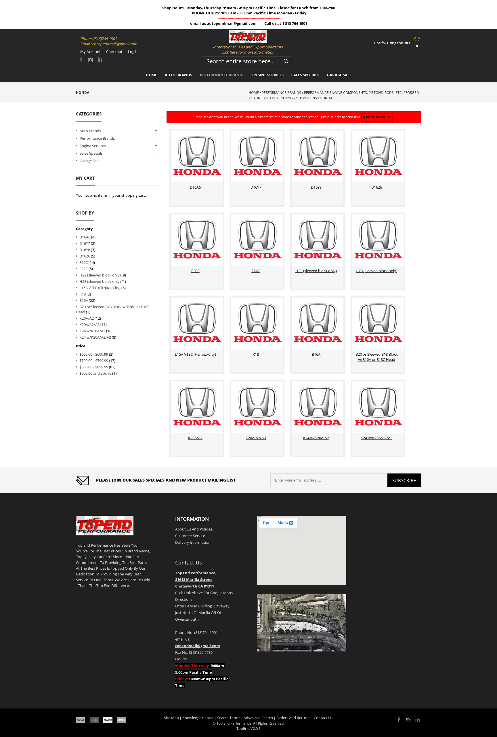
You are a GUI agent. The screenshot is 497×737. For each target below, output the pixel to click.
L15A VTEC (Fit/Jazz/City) (100, 287)
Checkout (114, 51)
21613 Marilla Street (193, 579)
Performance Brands (281, 92)
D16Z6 (84, 256)
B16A (83, 300)
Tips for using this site (392, 43)
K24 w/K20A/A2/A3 (95, 337)
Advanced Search (258, 717)
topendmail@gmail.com (234, 23)
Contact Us (188, 562)
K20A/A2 (86, 318)
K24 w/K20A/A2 (92, 331)
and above (95, 373)
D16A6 (84, 237)
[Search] (286, 60)
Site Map (171, 717)
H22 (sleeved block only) (100, 275)
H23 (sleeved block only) (100, 281)
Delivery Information (193, 542)
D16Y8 (84, 249)
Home (253, 92)
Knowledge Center (198, 717)
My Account (90, 51)
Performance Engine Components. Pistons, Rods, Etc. (353, 92)
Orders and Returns (293, 717)
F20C (83, 262)
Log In (133, 51)
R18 (82, 294)
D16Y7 (84, 243)
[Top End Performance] (248, 36)
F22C (83, 268)
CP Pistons (307, 98)
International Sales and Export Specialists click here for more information (248, 49)
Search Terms (228, 717)
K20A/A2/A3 (89, 324)
